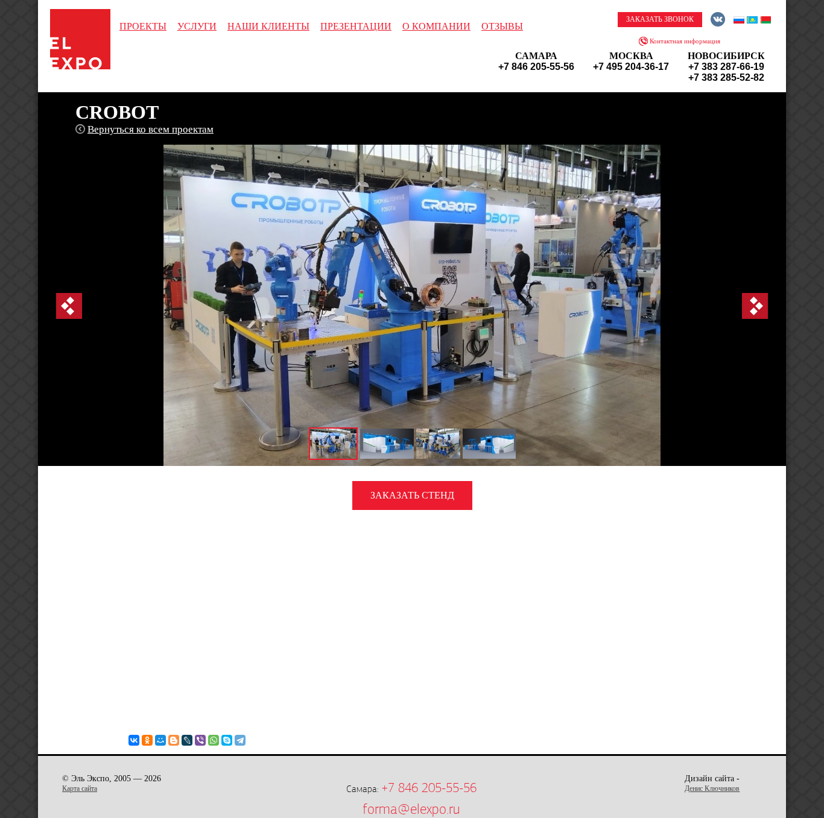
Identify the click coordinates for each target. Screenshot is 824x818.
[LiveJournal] (187, 740)
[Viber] (200, 740)
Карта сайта (79, 788)
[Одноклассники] (147, 740)
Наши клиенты (268, 26)
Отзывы (502, 26)
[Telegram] (240, 740)
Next (755, 306)
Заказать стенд (412, 495)
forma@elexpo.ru (411, 809)
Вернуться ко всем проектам (150, 129)
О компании (436, 26)
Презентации (355, 26)
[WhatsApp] (213, 740)
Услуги (197, 26)
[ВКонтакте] (133, 740)
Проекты (142, 26)
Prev (69, 306)
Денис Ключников (712, 788)
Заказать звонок (660, 19)
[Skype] (226, 740)
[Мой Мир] (160, 740)
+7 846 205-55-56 (429, 788)
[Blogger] (173, 740)
